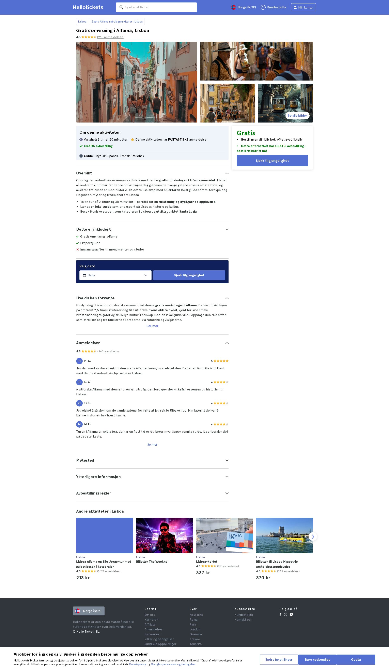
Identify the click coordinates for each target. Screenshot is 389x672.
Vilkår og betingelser (159, 639)
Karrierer (151, 619)
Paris (193, 624)
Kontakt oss (243, 619)
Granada (196, 634)
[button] (152, 173)
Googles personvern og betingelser (173, 664)
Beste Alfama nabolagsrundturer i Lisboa (117, 21)
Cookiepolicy (137, 664)
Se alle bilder (297, 115)
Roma (194, 619)
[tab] (152, 173)
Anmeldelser (153, 629)
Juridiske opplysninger (160, 644)
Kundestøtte (244, 615)
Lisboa (82, 21)
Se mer (152, 444)
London (195, 629)
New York (196, 615)
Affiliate (150, 624)
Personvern (153, 634)
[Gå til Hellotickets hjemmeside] (89, 7)
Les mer (152, 326)
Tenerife (196, 644)
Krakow (195, 639)
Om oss (150, 615)
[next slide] (313, 536)
